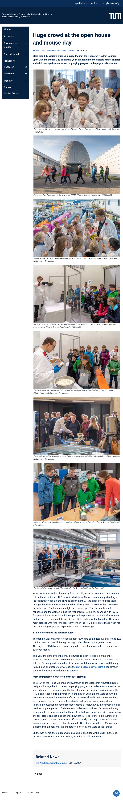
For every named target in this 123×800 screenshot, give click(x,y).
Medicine (9, 73)
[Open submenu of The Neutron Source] (26, 43)
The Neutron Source (10, 45)
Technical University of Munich (16, 16)
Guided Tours (11, 93)
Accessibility (33, 792)
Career (7, 87)
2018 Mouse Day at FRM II (90, 666)
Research (9, 66)
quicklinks (80, 3)
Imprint (18, 792)
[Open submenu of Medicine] (26, 73)
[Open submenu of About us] (26, 36)
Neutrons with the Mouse (53, 763)
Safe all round (11, 54)
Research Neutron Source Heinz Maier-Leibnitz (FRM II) (27, 14)
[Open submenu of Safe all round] (26, 54)
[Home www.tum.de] (115, 15)
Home (7, 29)
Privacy (5, 792)
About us (9, 36)
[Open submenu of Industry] (26, 81)
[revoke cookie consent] (116, 793)
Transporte (10, 60)
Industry (8, 80)
